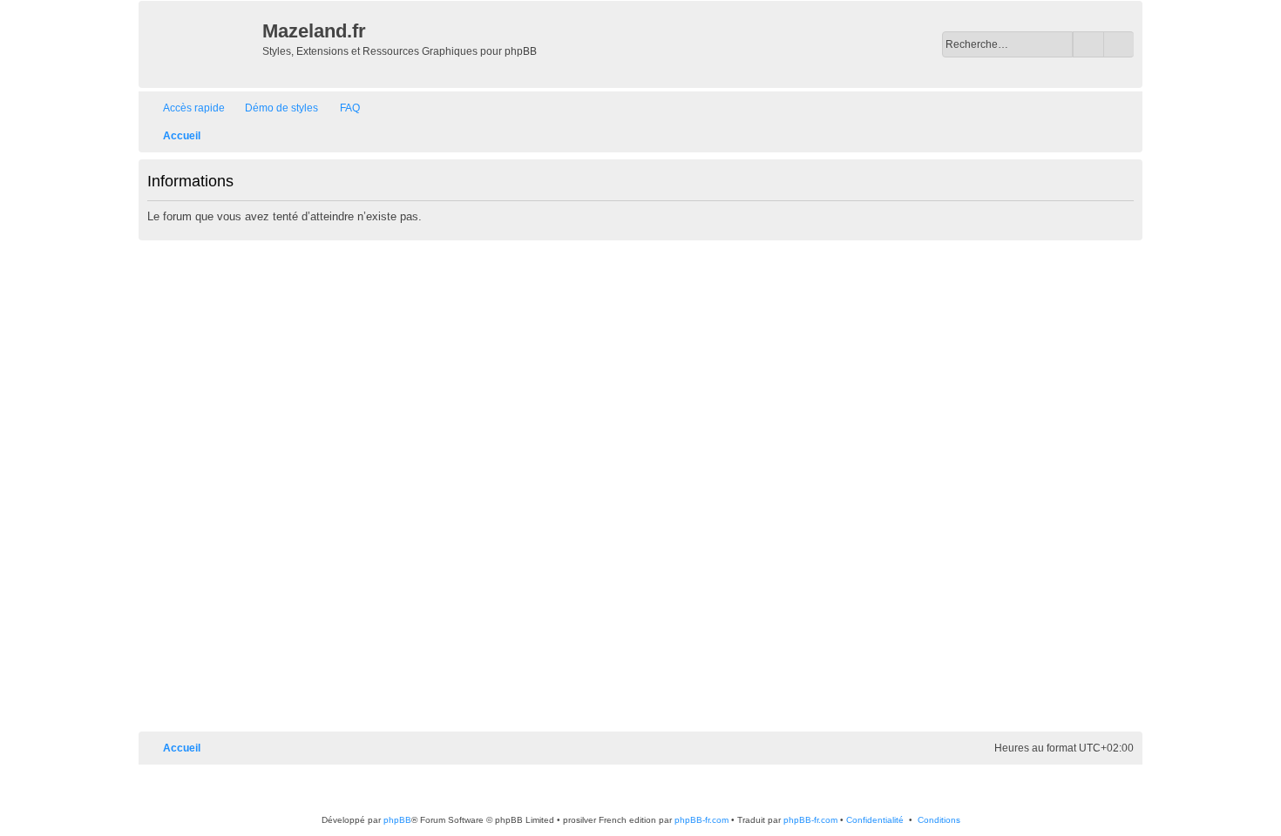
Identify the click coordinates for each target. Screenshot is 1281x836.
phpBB (397, 820)
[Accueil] (202, 44)
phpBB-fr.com (701, 820)
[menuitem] (273, 108)
